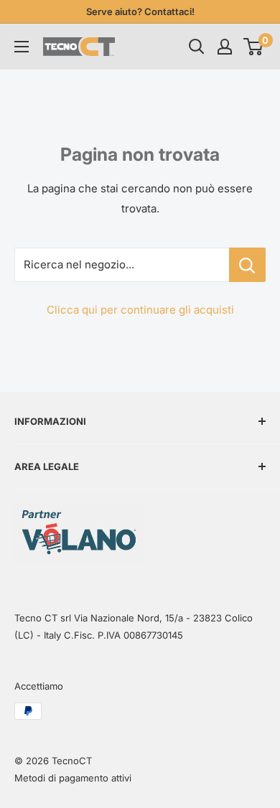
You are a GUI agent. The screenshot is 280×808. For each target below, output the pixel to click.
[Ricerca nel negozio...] (247, 265)
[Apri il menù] (21, 46)
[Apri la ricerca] (197, 47)
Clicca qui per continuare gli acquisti (140, 309)
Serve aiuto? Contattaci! (140, 11)
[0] (254, 46)
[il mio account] (225, 47)
